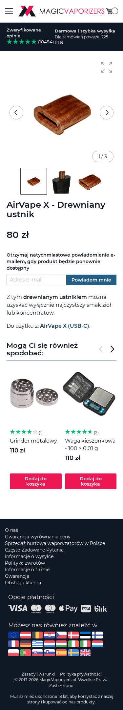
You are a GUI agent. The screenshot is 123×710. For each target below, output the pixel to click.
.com (13, 635)
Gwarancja (17, 576)
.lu (97, 643)
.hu (61, 643)
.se (73, 652)
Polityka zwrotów (25, 563)
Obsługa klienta (23, 583)
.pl (13, 652)
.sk (37, 652)
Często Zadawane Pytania (34, 550)
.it (85, 643)
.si (49, 652)
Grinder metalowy (33, 441)
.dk (73, 635)
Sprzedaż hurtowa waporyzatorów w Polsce (55, 543)
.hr (49, 635)
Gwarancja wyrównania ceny (38, 537)
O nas (11, 530)
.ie (73, 643)
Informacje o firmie (27, 570)
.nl (49, 643)
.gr (37, 643)
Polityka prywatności (81, 674)
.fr (13, 643)
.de (25, 643)
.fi (97, 635)
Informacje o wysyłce (29, 556)
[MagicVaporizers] (61, 11)
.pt (25, 652)
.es (61, 652)
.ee (85, 635)
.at (25, 635)
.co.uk (85, 652)
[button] (106, 67)
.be (37, 635)
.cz (61, 635)
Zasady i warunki (38, 674)
